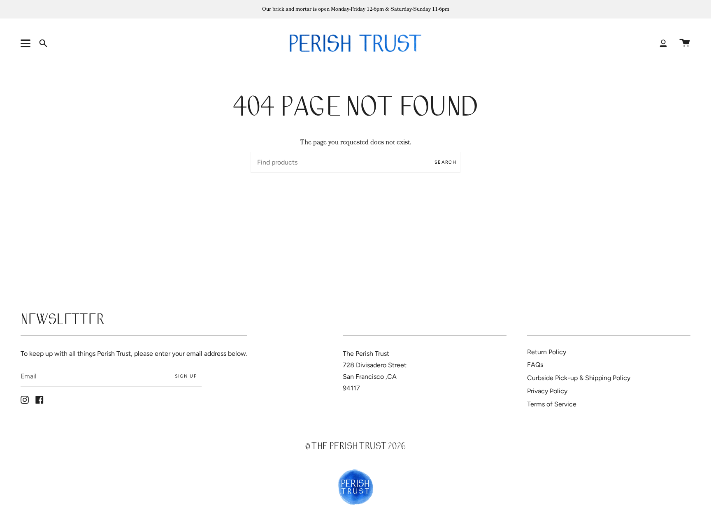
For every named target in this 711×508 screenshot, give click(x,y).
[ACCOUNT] (663, 43)
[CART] (684, 43)
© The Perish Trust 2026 (355, 447)
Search (445, 162)
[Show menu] (27, 43)
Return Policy (546, 352)
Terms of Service (551, 404)
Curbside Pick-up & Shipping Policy (578, 378)
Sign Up (186, 376)
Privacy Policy (547, 391)
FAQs (535, 365)
